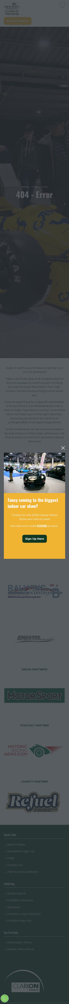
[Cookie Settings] (5, 998)
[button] (63, 448)
